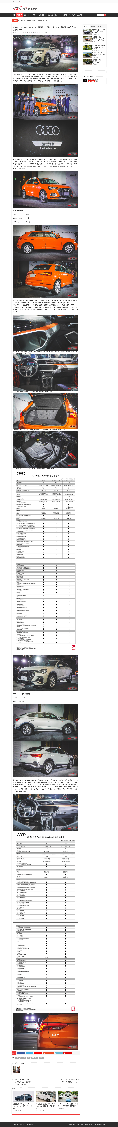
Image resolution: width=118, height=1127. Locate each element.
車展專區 (64, 15)
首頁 (14, 15)
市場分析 (33, 15)
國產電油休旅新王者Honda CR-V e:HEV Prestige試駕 (33, 20)
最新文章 (86, 26)
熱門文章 (93, 26)
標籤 (99, 26)
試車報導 (26, 15)
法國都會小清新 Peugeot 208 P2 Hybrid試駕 (96, 61)
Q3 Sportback (34, 1057)
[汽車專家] (25, 8)
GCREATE (103, 1124)
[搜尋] (105, 15)
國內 (40, 33)
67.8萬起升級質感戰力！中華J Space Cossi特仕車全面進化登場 (46, 1106)
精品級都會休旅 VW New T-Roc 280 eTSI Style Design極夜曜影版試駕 (98, 39)
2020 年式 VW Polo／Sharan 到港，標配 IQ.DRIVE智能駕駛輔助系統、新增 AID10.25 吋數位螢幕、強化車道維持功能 (23, 1081)
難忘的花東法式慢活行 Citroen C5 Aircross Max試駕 (98, 47)
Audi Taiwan (23, 1057)
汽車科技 (57, 15)
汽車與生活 (72, 15)
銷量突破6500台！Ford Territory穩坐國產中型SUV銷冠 (23, 1106)
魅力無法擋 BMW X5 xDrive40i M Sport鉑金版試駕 (98, 54)
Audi (36, 33)
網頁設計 (96, 1124)
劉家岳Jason (18, 33)
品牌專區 (79, 15)
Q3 (28, 1057)
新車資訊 (19, 15)
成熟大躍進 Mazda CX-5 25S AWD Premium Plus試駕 (98, 31)
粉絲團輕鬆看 (43, 15)
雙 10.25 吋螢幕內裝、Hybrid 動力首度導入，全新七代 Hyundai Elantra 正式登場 (69, 1080)
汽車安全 (51, 15)
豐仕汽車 (42, 1057)
